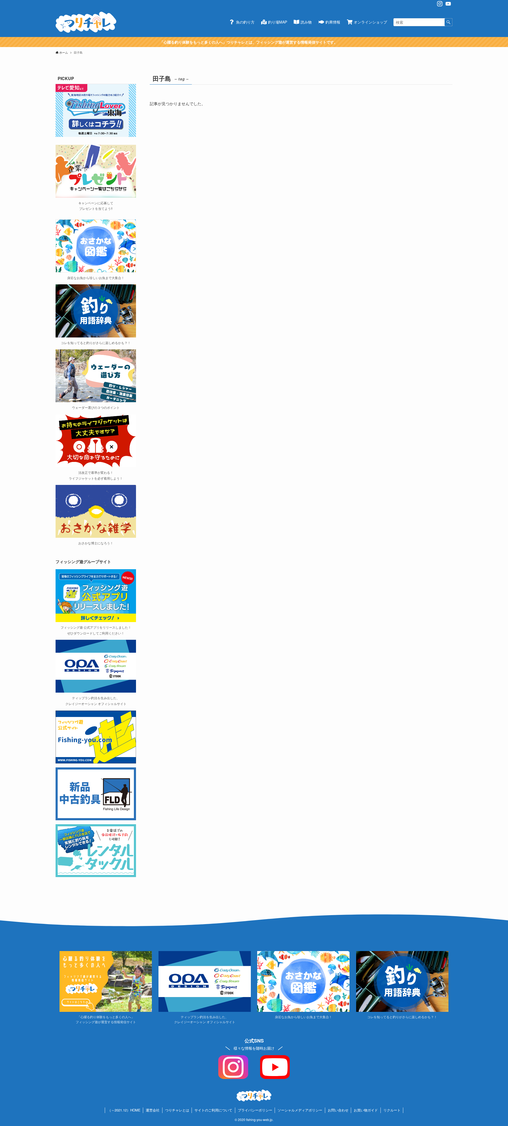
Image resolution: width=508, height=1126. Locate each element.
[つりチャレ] (86, 22)
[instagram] (440, 3)
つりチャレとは (177, 1110)
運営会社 (153, 1110)
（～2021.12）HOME (124, 1110)
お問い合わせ (338, 1110)
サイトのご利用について (213, 1110)
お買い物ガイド (366, 1110)
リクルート (392, 1110)
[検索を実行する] (448, 22)
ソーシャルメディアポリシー (300, 1110)
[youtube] (448, 3)
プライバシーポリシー (255, 1110)
